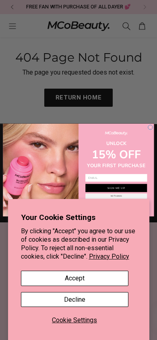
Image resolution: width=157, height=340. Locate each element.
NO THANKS (116, 196)
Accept (75, 278)
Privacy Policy (109, 256)
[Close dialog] (150, 127)
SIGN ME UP (116, 188)
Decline (74, 299)
